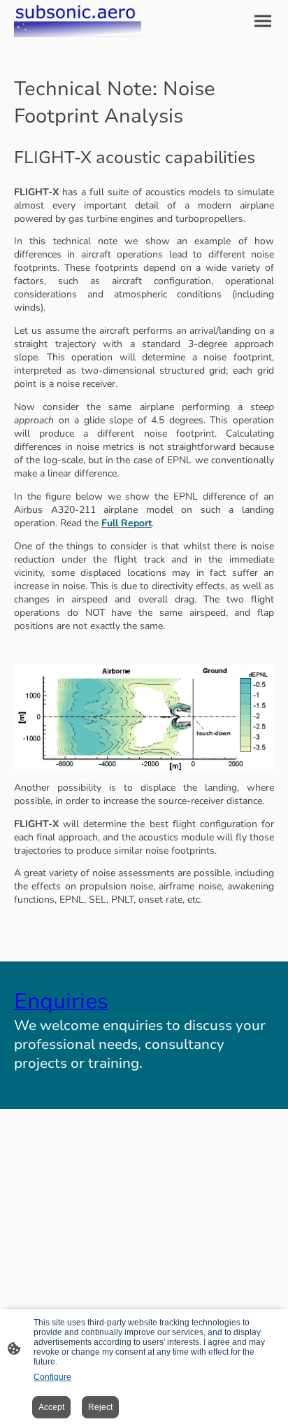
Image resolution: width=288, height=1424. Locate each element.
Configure (52, 1377)
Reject (100, 1407)
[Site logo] (77, 21)
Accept (51, 1407)
